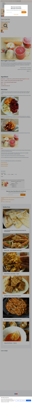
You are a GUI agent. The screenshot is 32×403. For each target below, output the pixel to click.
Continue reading (16, 14)
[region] (16, 400)
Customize (18, 400)
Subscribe (23, 12)
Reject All (23, 400)
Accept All (28, 400)
